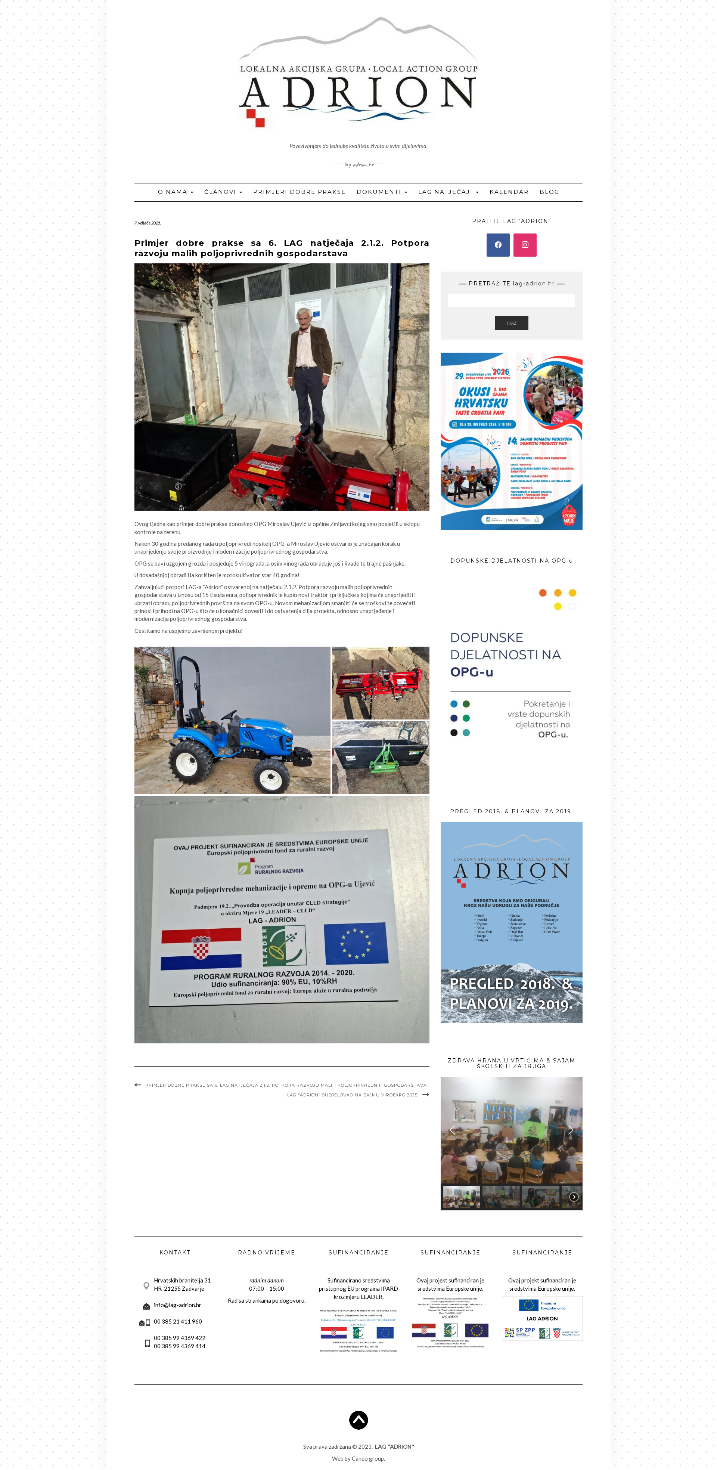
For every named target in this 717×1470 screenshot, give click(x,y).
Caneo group (368, 1458)
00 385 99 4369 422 (179, 1337)
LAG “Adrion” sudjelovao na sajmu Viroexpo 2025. (353, 1095)
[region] (512, 1143)
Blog (549, 191)
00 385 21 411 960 (178, 1321)
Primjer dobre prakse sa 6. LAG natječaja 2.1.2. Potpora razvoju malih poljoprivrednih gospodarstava (286, 1085)
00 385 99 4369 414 (179, 1346)
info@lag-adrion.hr (177, 1305)
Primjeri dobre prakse (299, 191)
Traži (512, 323)
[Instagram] (525, 245)
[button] (232, 721)
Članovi (221, 191)
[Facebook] (498, 245)
